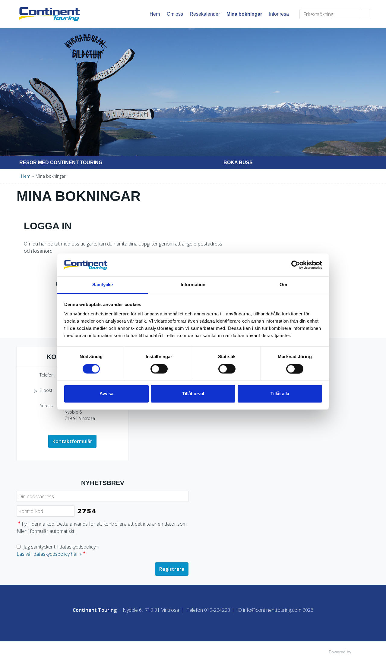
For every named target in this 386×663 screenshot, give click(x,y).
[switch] (159, 369)
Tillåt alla (280, 393)
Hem (155, 14)
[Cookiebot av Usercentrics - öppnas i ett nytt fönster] (295, 264)
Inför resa (279, 14)
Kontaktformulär (72, 441)
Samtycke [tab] (102, 284)
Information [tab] (193, 284)
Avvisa (106, 393)
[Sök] (365, 14)
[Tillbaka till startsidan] (55, 14)
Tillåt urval (193, 393)
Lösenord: (67, 283)
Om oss (175, 14)
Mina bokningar (244, 14)
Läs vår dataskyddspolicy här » (49, 554)
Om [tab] (283, 284)
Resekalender (205, 14)
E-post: (71, 270)
